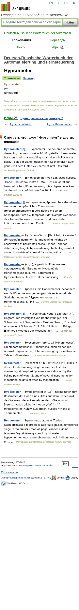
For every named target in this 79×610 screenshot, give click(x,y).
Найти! (70, 22)
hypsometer (12, 362)
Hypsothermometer (59, 124)
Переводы (58, 40)
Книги (21, 47)
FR (73, 3)
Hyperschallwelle (21, 124)
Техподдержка (26, 465)
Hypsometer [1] (14, 202)
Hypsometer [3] (14, 313)
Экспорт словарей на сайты (15, 477)
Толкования (21, 40)
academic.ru (15, 6)
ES (66, 3)
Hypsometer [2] (14, 149)
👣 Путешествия (9, 472)
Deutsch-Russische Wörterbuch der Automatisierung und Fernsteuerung (39, 33)
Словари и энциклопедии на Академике (34, 15)
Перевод (28, 78)
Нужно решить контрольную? (41, 118)
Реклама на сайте (44, 465)
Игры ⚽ (57, 47)
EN (51, 3)
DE (58, 3)
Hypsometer (12, 177)
